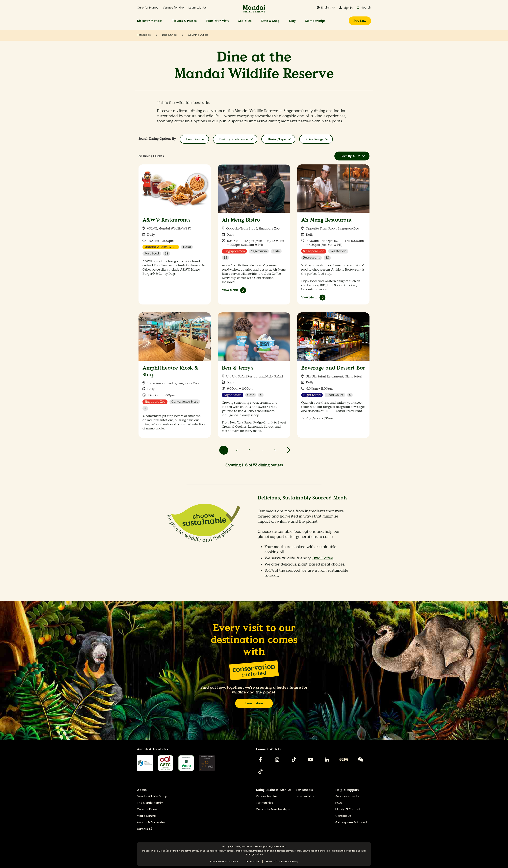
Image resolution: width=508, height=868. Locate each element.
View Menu (230, 290)
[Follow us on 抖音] (260, 771)
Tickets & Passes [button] (184, 21)
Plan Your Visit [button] (217, 21)
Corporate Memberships (273, 809)
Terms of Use (191, 850)
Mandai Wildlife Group (152, 796)
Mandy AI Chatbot (347, 809)
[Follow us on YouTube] (310, 759)
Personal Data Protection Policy (282, 861)
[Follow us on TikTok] (293, 759)
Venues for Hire (173, 8)
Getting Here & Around (351, 822)
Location (193, 139)
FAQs (338, 803)
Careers (143, 829)
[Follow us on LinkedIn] (327, 759)
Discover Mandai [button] (149, 21)
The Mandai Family (150, 803)
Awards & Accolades (151, 822)
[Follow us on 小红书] (343, 759)
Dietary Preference (233, 139)
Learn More (254, 703)
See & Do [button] (245, 21)
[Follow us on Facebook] (260, 759)
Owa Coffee (322, 558)
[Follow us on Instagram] (277, 759)
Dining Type (277, 139)
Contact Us (343, 816)
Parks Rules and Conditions (224, 861)
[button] (326, 8)
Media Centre (146, 816)
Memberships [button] (315, 21)
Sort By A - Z (350, 156)
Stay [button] (292, 21)
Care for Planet (147, 8)
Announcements (347, 796)
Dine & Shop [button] (270, 21)
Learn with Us (198, 8)
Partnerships (264, 803)
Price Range (314, 139)
